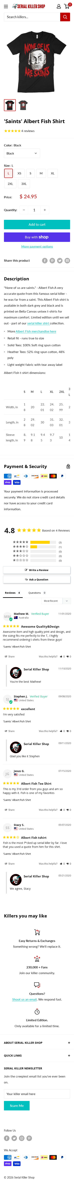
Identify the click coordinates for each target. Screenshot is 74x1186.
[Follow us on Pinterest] (29, 1138)
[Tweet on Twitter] (60, 260)
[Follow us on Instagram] (21, 1138)
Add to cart (37, 224)
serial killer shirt (38, 323)
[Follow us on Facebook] (6, 1138)
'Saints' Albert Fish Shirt (17, 646)
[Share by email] (67, 260)
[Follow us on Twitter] (14, 1138)
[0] (66, 6)
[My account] (59, 6)
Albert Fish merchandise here (36, 331)
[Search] (65, 17)
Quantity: (10, 210)
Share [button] (11, 656)
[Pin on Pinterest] (52, 260)
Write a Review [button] (38, 570)
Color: (12, 145)
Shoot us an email (24, 999)
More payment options (37, 246)
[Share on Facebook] (45, 260)
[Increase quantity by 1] (45, 210)
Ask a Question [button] (38, 579)
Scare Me (17, 1106)
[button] (62, 656)
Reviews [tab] (10, 592)
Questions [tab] (34, 592)
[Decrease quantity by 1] (24, 210)
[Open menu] (6, 6)
